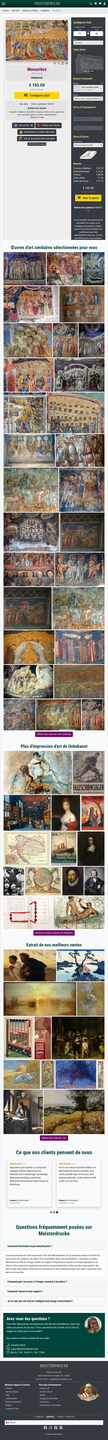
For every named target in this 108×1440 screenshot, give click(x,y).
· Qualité (42, 1395)
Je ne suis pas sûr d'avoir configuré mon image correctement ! (40, 1301)
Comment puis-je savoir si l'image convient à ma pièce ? (37, 1281)
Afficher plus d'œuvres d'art (54, 1138)
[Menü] (3, 4)
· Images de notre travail (48, 1398)
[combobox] (88, 43)
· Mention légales (11, 1392)
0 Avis (42, 144)
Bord (75, 39)
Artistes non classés (30, 10)
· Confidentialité (11, 1398)
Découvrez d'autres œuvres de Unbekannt (54, 932)
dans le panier (90, 198)
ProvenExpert (7, 1200)
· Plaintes (8, 1405)
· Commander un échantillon (50, 1405)
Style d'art (15, 10)
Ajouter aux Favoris (50, 125)
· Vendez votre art (46, 1392)
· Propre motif (44, 1388)
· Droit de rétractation (13, 1402)
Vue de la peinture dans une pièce (38, 138)
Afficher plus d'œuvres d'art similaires (54, 734)
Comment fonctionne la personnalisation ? (29, 1246)
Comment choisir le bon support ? (25, 1291)
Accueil (5, 10)
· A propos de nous (12, 1408)
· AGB (7, 1395)
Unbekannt (45, 10)
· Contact (8, 1388)
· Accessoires (44, 1402)
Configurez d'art (39, 95)
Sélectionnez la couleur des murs (38, 132)
